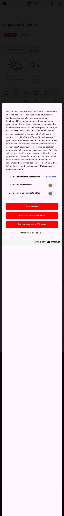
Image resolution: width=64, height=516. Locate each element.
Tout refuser (32, 206)
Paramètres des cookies (32, 233)
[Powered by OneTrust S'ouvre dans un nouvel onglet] (47, 243)
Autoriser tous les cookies (32, 215)
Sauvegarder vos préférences (32, 224)
